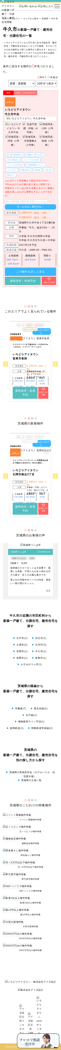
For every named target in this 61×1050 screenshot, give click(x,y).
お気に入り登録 (49, 282)
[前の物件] (5, 364)
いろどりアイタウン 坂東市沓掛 (26, 356)
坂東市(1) (39, 658)
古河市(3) (39, 644)
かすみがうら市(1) (29, 664)
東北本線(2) (39, 708)
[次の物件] (55, 364)
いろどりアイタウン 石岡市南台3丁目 (26, 472)
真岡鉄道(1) (15, 728)
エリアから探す (31, 18)
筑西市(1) (20, 658)
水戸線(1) (29, 715)
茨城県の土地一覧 (30, 780)
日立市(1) (39, 638)
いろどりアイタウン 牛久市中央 (18, 112)
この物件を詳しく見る (30, 271)
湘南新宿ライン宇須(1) (30, 721)
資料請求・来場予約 (23, 280)
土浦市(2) (20, 644)
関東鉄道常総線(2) (40, 728)
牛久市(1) (39, 651)
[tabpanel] (30, 119)
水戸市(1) (20, 638)
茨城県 (45, 18)
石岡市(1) (20, 651)
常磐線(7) (19, 708)
